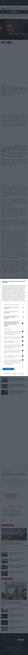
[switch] (23, 307)
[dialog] (14, 327)
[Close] (25, 281)
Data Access (14, 373)
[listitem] (14, 304)
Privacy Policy (21, 373)
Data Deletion (6, 373)
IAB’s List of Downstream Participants (15, 300)
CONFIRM (8, 369)
